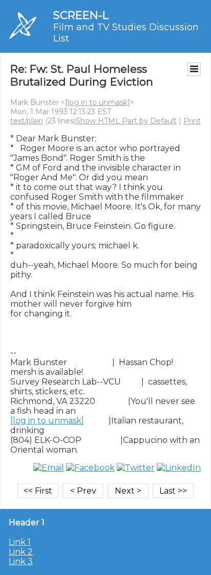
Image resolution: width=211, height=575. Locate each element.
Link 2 (21, 552)
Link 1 (20, 542)
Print (192, 120)
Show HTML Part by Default (126, 120)
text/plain (26, 120)
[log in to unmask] (97, 102)
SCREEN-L (81, 15)
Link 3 (21, 561)
